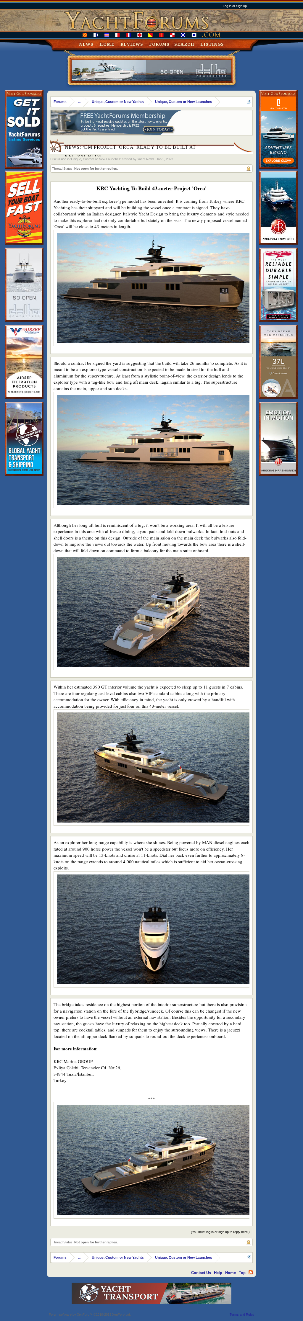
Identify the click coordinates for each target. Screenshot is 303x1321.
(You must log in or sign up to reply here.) (220, 1232)
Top (242, 1273)
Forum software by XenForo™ (90, 1314)
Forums (159, 44)
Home (107, 44)
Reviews (131, 44)
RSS (251, 1272)
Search (184, 44)
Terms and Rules (242, 1314)
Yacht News (145, 159)
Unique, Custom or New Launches (95, 159)
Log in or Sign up (235, 6)
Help (218, 1273)
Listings (212, 44)
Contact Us (201, 1273)
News (86, 44)
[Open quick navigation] (249, 102)
